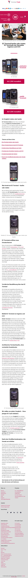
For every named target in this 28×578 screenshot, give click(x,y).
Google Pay (20, 457)
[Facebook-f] (7, 512)
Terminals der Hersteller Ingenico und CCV (12, 151)
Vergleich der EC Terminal (6, 540)
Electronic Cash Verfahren (8, 358)
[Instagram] (17, 512)
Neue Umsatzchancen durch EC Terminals (12, 145)
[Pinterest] (20, 512)
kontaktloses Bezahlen (7, 307)
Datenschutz (3, 493)
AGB (2, 496)
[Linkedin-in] (14, 512)
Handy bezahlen (20, 462)
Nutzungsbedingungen (5, 499)
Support (2, 497)
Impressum (3, 492)
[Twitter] (11, 512)
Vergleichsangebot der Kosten (9, 154)
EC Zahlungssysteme (5, 541)
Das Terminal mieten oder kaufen (10, 142)
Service (2, 490)
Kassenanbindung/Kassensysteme (8, 543)
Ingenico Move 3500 (14, 340)
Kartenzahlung (14, 247)
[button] (15, 17)
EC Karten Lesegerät (14, 428)
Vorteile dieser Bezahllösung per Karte (11, 148)
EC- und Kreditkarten (12, 269)
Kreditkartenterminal (19, 194)
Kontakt (2, 494)
